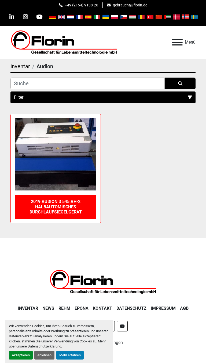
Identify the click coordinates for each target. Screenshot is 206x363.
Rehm (64, 308)
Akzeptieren (21, 355)
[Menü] (177, 42)
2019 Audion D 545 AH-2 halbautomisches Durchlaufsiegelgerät (56, 206)
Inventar (28, 308)
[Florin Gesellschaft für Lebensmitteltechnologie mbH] (103, 281)
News (48, 308)
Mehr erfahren (70, 355)
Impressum (163, 308)
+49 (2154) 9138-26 (81, 5)
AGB (184, 308)
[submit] (180, 83)
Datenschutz (131, 308)
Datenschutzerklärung (44, 346)
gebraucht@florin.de (130, 5)
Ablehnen (44, 355)
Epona (82, 308)
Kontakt (102, 308)
